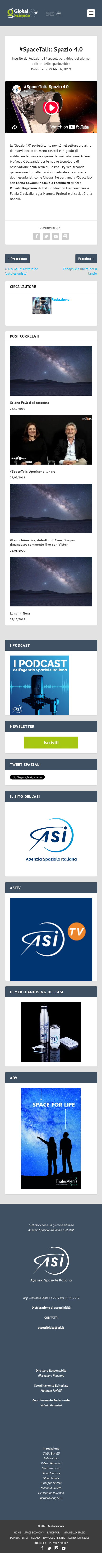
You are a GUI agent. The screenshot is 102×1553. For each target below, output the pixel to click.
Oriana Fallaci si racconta (29, 402)
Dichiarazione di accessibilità (51, 1308)
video (66, 64)
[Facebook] (42, 1548)
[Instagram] (56, 1548)
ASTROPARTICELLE (78, 1537)
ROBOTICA (40, 1543)
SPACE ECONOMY (34, 1532)
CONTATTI (51, 1318)
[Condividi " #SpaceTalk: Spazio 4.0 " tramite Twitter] (46, 236)
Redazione (35, 58)
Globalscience (56, 1526)
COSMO (35, 1537)
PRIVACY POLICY (58, 1543)
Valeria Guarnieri (51, 1405)
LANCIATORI (53, 1532)
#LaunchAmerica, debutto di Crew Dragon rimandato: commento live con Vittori (42, 542)
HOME (17, 1532)
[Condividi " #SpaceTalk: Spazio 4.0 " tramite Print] (65, 236)
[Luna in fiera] (51, 581)
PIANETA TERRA (19, 1537)
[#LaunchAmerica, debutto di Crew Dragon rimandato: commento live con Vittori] (51, 508)
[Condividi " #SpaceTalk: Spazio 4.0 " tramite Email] (55, 236)
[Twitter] (49, 1548)
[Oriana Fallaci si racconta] (51, 371)
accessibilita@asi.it (51, 1328)
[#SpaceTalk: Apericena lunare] (51, 440)
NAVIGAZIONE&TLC (54, 1537)
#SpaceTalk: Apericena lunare (33, 471)
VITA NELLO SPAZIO (75, 1532)
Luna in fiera (20, 613)
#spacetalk (53, 58)
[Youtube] (63, 1548)
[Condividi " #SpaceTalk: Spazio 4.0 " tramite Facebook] (37, 236)
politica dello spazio (46, 64)
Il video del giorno (76, 58)
